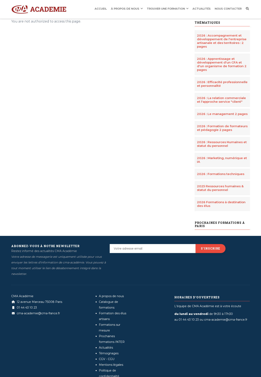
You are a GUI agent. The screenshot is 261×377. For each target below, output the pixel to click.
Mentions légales (111, 365)
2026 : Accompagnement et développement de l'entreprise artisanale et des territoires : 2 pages (222, 40)
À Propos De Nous (140, 8)
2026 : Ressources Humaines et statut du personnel (222, 144)
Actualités (207, 8)
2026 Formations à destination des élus (221, 204)
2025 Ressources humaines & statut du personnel (220, 188)
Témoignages (108, 353)
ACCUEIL (119, 8)
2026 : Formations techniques (220, 174)
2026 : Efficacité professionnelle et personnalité (222, 84)
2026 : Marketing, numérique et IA (222, 160)
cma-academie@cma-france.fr (38, 313)
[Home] (38, 6)
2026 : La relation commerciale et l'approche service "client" (221, 100)
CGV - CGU (106, 359)
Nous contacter (230, 8)
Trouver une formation (176, 8)
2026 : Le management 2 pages (222, 114)
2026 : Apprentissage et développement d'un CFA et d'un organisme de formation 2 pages (222, 64)
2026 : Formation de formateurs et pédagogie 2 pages (222, 128)
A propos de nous (111, 296)
